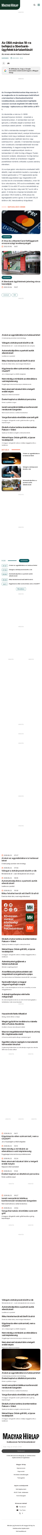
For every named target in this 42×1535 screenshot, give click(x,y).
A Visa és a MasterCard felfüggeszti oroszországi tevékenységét (20, 242)
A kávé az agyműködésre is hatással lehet (31, 454)
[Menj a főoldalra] (10, 5)
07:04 (5, 570)
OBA (14, 295)
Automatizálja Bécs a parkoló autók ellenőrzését (30, 482)
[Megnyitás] (38, 4)
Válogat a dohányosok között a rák (30, 468)
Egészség (8, 475)
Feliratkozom (21, 1451)
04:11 (4, 584)
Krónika (8, 489)
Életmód (8, 462)
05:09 (5, 580)
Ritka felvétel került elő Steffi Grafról (21, 579)
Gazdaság (6, 237)
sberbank (6, 295)
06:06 (5, 574)
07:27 (5, 566)
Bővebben (21, 589)
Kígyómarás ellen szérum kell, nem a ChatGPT (24, 584)
